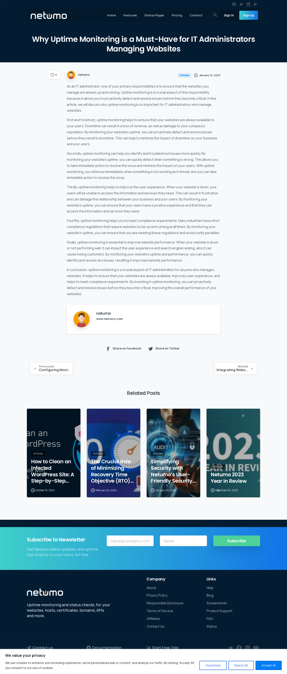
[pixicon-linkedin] (247, 648)
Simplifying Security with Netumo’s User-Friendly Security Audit (171, 471)
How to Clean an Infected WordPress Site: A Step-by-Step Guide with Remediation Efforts (52, 471)
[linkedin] (248, 4)
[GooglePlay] (255, 4)
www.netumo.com (109, 319)
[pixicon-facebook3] (239, 648)
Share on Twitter (167, 348)
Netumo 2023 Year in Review (228, 477)
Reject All (241, 665)
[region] (143, 661)
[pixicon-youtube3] (256, 648)
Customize (213, 665)
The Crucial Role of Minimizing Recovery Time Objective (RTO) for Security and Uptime (111, 471)
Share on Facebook (127, 348)
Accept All (269, 665)
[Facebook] (234, 4)
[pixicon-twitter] (230, 648)
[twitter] (241, 4)
